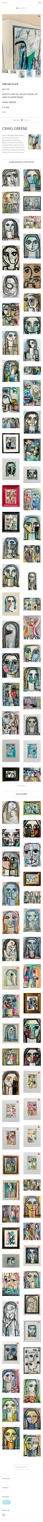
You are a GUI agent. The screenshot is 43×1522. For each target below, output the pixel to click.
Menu (6, 3)
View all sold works (21, 1465)
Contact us (27, 118)
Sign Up (6, 1501)
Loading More (21, 784)
